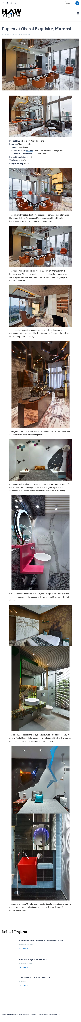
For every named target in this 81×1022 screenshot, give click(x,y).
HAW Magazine (25, 34)
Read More (26, 948)
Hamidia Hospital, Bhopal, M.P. (37, 963)
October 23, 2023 (30, 967)
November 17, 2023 (31, 944)
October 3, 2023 (30, 987)
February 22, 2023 (9, 34)
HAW (58, 1020)
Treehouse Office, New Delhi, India (39, 983)
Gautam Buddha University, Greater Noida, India (46, 940)
